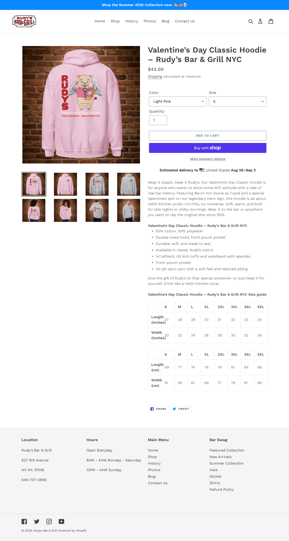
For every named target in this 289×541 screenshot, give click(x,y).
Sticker (216, 476)
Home (153, 450)
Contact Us (158, 483)
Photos (154, 470)
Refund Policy (222, 489)
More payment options (207, 159)
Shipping (155, 76)
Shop (152, 457)
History (154, 463)
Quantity (156, 111)
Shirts (215, 483)
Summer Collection (227, 463)
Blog (152, 476)
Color (154, 92)
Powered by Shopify (72, 530)
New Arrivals (220, 457)
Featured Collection (227, 450)
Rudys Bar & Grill (45, 530)
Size (212, 92)
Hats (214, 470)
